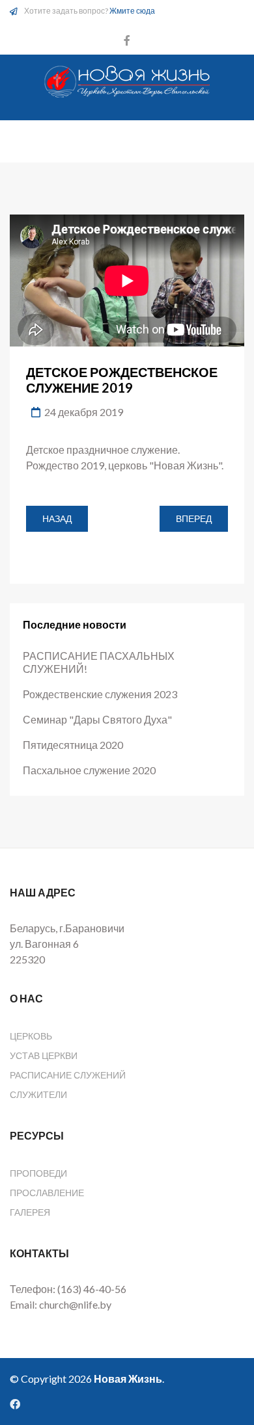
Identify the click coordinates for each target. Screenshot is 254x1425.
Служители (38, 1094)
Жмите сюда (132, 11)
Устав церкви (44, 1055)
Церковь (31, 1035)
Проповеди (38, 1173)
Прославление (47, 1192)
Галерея (30, 1212)
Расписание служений (68, 1074)
